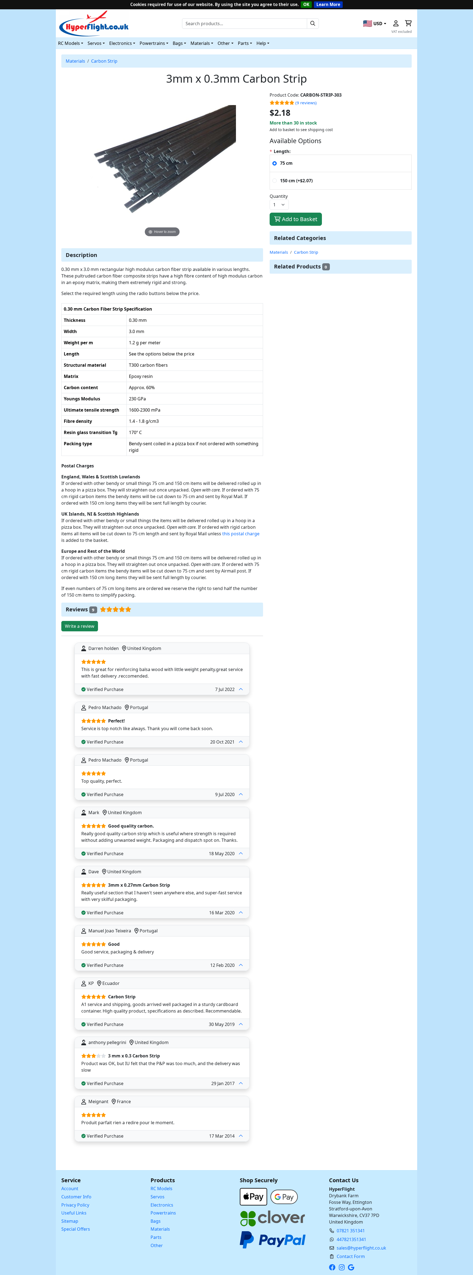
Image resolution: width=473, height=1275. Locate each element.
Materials (75, 61)
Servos (158, 1197)
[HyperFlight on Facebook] (333, 1267)
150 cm (296, 181)
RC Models (161, 1189)
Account (69, 1189)
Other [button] (224, 43)
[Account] (395, 23)
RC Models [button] (69, 43)
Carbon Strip (104, 61)
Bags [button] (178, 43)
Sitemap (69, 1221)
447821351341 (351, 1239)
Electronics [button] (120, 43)
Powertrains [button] (152, 43)
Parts (156, 1237)
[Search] (313, 23)
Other (157, 1245)
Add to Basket (299, 219)
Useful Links (73, 1213)
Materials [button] (200, 43)
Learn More (328, 4)
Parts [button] (243, 43)
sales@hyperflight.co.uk (361, 1248)
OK (306, 4)
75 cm (286, 163)
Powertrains (163, 1213)
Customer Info (76, 1197)
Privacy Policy (75, 1205)
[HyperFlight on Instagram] (343, 1267)
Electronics (162, 1205)
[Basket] (408, 23)
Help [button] (261, 43)
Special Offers (75, 1229)
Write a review (79, 626)
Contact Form (351, 1256)
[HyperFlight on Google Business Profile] (352, 1267)
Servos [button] (95, 43)
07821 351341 (351, 1231)
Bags (156, 1221)
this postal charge (240, 534)
